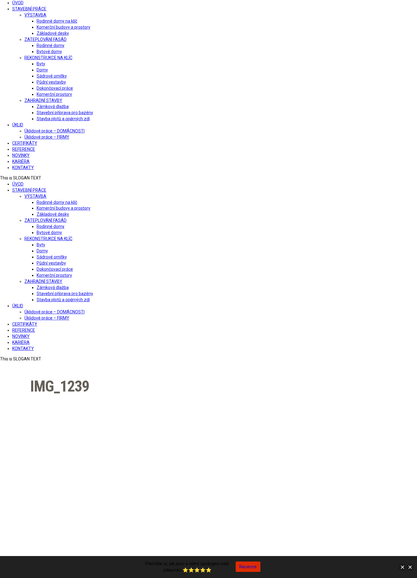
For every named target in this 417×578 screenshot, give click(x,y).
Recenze (248, 566)
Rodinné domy (50, 45)
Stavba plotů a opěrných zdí (63, 118)
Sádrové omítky (52, 76)
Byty (41, 63)
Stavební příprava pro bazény (65, 112)
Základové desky (53, 33)
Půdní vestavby (51, 82)
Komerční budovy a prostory (63, 27)
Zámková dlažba (53, 106)
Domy (42, 69)
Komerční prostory (54, 94)
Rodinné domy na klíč (57, 21)
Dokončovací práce (55, 88)
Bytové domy (49, 51)
